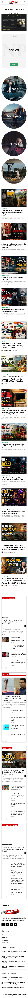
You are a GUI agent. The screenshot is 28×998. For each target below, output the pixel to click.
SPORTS (5, 674)
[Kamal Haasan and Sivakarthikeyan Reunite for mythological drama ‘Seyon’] (5, 639)
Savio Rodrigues (7, 350)
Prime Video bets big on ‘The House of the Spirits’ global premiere (17, 647)
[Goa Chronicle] (14, 2)
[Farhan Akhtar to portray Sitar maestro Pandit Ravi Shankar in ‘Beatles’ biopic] (5, 654)
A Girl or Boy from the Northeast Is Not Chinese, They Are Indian (12, 345)
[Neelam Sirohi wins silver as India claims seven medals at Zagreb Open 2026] (5, 734)
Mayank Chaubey (7, 552)
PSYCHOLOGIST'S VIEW (10, 825)
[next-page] (5, 668)
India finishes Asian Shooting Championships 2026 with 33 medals (18, 719)
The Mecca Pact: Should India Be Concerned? (13, 987)
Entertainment (5, 617)
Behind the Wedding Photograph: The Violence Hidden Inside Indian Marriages (13, 245)
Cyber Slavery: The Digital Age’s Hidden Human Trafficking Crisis (12, 478)
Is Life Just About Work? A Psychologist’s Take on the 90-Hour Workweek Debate (18, 865)
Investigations (6, 275)
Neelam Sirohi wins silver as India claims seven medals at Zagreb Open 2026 (18, 734)
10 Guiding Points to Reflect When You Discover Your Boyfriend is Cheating (17, 872)
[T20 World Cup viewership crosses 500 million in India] (14, 686)
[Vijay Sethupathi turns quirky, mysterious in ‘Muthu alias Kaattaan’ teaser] (14, 609)
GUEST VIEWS (7, 748)
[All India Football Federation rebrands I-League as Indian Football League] (5, 727)
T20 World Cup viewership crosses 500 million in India (11, 697)
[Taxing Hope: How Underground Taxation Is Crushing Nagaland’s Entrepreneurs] (14, 198)
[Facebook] (3, 924)
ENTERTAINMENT (8, 598)
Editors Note (5, 208)
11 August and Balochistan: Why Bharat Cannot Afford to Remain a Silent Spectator (13, 547)
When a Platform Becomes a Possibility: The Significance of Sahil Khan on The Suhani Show (13, 511)
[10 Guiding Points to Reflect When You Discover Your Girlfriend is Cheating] (14, 836)
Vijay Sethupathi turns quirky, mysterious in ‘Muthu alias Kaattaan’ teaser (12, 622)
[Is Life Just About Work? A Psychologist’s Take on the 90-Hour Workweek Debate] (5, 864)
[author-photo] (2, 350)
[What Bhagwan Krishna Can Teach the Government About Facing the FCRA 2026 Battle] (14, 565)
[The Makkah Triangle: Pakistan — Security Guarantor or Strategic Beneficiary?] (5, 787)
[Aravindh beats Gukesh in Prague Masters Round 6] (5, 712)
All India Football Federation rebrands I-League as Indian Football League (17, 727)
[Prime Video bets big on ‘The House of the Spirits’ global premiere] (5, 647)
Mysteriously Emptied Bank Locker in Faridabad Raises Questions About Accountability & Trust (13, 412)
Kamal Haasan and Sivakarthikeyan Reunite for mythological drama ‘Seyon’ (17, 639)
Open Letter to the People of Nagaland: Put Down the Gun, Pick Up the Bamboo (13, 379)
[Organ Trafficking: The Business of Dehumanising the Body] (14, 297)
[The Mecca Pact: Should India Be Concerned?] (14, 265)
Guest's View (5, 543)
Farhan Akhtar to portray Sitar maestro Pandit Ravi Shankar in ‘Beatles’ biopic (18, 654)
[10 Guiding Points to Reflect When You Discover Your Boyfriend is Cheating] (5, 872)
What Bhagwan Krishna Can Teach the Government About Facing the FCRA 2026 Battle (13, 581)
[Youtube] (15, 924)
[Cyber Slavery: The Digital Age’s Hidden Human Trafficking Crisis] (14, 465)
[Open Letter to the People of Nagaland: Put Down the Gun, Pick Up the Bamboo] (14, 364)
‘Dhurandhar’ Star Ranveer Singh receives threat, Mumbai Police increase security (18, 662)
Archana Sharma (5, 853)
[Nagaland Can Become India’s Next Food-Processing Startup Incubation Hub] (14, 432)
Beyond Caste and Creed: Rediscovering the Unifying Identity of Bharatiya (12, 957)
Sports (4, 693)
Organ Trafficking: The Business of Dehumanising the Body (12, 310)
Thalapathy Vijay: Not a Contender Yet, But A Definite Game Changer (13, 962)
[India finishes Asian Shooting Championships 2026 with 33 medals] (5, 719)
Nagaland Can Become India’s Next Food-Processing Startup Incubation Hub (13, 445)
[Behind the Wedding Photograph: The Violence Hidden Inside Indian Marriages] (14, 231)
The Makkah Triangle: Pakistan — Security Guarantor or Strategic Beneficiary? (18, 788)
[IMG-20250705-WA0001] (14, 31)
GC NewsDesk (5, 625)
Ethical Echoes (6, 242)
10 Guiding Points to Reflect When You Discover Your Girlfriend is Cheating (14, 849)
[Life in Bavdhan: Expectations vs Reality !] (5, 804)
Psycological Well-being (7, 844)
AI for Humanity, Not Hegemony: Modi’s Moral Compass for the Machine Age (13, 952)
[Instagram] (7, 924)
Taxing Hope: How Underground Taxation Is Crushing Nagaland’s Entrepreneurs (12, 212)
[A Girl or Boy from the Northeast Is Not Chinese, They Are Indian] (14, 330)
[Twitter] (11, 924)
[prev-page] (3, 668)
